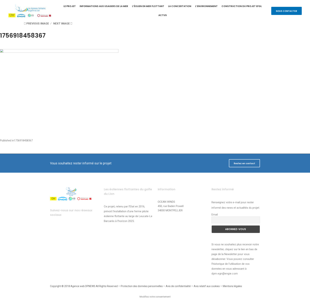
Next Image (61, 23)
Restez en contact (244, 163)
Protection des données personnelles (142, 286)
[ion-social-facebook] (54, 229)
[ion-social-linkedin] (84, 229)
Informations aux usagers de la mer (104, 6)
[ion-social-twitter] (64, 229)
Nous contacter (286, 11)
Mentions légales (232, 286)
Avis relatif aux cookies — (208, 286)
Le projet (70, 6)
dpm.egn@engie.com (225, 273)
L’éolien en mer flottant (148, 6)
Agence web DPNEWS (83, 286)
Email (215, 214)
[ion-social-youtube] (74, 229)
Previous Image (37, 23)
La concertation (179, 6)
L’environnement (206, 6)
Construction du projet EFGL (242, 6)
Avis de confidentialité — (180, 286)
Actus (162, 15)
